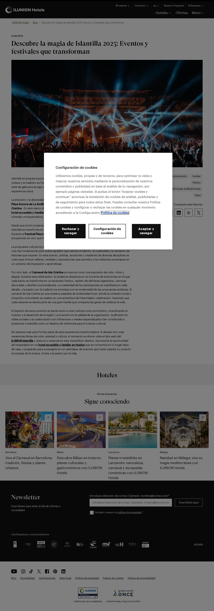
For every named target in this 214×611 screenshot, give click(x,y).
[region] (108, 201)
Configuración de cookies (107, 231)
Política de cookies (115, 212)
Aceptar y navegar (146, 231)
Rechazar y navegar (70, 231)
